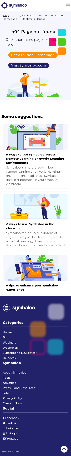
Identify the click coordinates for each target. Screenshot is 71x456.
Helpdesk (9, 358)
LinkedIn (11, 428)
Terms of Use (12, 403)
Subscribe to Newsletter (20, 353)
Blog (6, 337)
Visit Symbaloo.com (28, 65)
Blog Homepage (10, 17)
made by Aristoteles (9, 451)
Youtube (12, 438)
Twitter (11, 423)
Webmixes (10, 347)
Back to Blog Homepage (33, 55)
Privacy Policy (12, 398)
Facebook (11, 418)
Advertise (9, 383)
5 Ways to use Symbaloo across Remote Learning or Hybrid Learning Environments (35, 155)
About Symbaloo (15, 372)
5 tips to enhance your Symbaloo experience (35, 274)
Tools (7, 377)
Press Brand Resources (19, 388)
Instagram (12, 433)
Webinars (9, 342)
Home (7, 332)
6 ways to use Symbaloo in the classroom (35, 221)
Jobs (6, 393)
